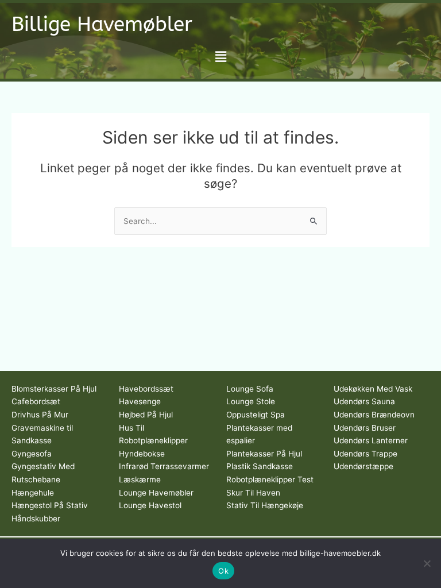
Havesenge (140, 401)
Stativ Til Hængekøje (264, 505)
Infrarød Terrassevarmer (164, 466)
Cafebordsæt (35, 401)
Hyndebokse (142, 453)
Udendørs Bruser (365, 427)
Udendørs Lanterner (371, 440)
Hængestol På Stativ (49, 505)
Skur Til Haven (253, 492)
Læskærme (140, 479)
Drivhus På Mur (39, 414)
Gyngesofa (31, 453)
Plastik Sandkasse (259, 466)
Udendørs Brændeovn (374, 414)
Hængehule (32, 492)
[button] (220, 56)
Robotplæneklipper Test (270, 479)
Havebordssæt (146, 388)
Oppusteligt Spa (255, 414)
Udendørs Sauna (364, 401)
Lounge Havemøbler (156, 492)
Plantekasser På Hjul (264, 453)
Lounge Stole (250, 401)
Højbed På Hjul (146, 414)
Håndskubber (35, 518)
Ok (223, 570)
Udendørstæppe (363, 466)
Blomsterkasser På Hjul (53, 388)
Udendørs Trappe (365, 453)
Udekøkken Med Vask (373, 388)
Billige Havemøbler (101, 24)
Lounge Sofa (249, 388)
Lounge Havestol (150, 505)
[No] (426, 563)
